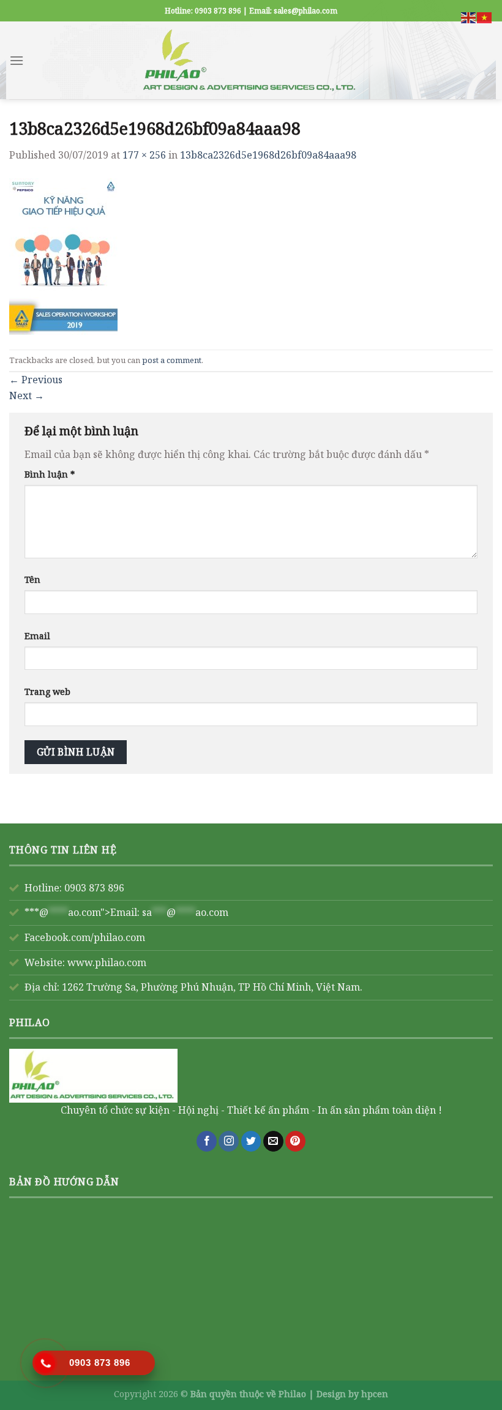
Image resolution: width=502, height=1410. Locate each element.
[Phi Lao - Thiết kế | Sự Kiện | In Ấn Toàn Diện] (251, 60)
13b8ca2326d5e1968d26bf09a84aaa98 (268, 155)
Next (26, 395)
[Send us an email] (273, 1141)
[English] (469, 16)
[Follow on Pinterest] (295, 1141)
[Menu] (16, 60)
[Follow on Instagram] (229, 1141)
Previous (35, 379)
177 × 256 (144, 155)
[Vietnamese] (485, 16)
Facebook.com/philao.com (84, 937)
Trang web (47, 691)
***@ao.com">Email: (126, 912)
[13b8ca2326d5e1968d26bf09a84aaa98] (63, 255)
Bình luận (49, 474)
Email (37, 636)
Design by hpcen (352, 1394)
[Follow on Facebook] (207, 1141)
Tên (32, 579)
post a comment (171, 360)
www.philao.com (106, 962)
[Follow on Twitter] (251, 1141)
